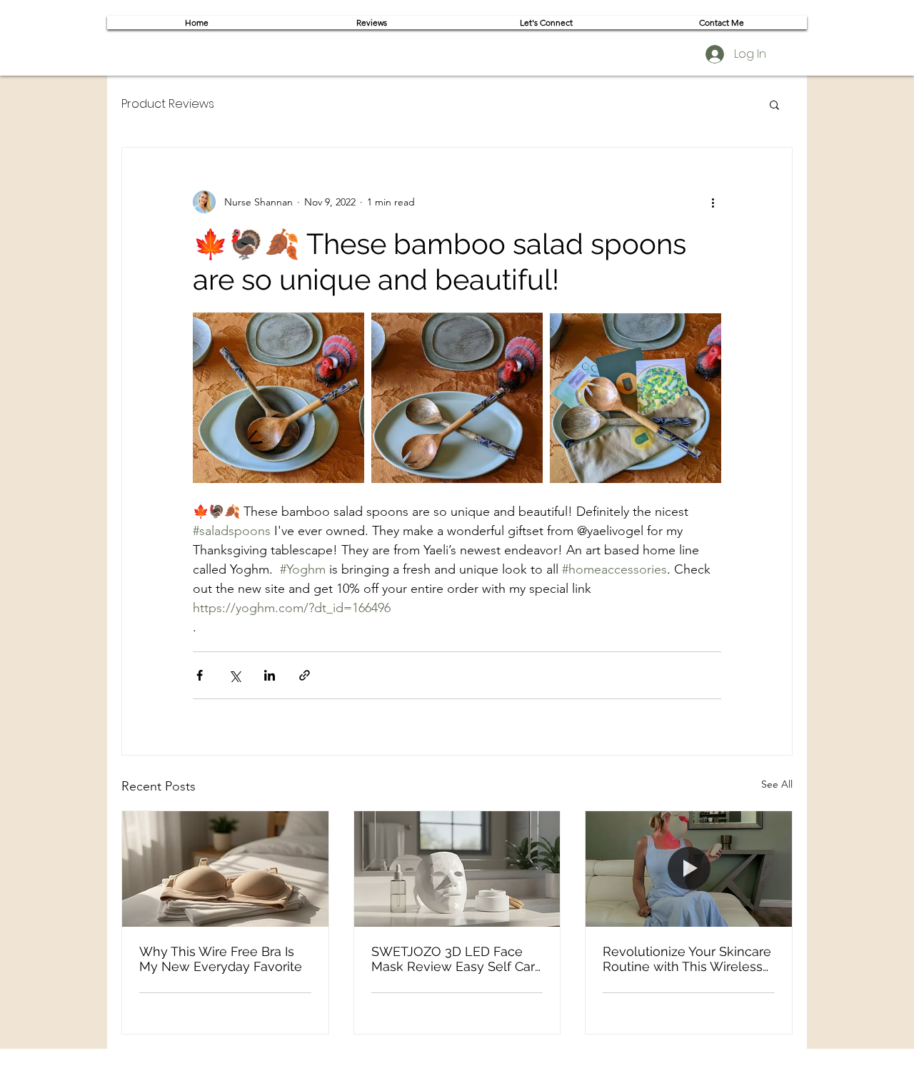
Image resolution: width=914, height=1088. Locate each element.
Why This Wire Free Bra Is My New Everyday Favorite (220, 959)
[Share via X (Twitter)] (234, 675)
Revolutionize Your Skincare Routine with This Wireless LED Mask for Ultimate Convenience (687, 959)
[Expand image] (278, 397)
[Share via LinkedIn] (269, 675)
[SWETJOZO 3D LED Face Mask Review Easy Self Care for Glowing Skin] (457, 869)
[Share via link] (304, 675)
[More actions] (712, 201)
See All (777, 784)
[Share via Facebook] (199, 675)
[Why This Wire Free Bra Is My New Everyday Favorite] (225, 869)
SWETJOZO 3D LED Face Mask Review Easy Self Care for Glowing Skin (457, 959)
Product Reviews (167, 104)
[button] (774, 104)
